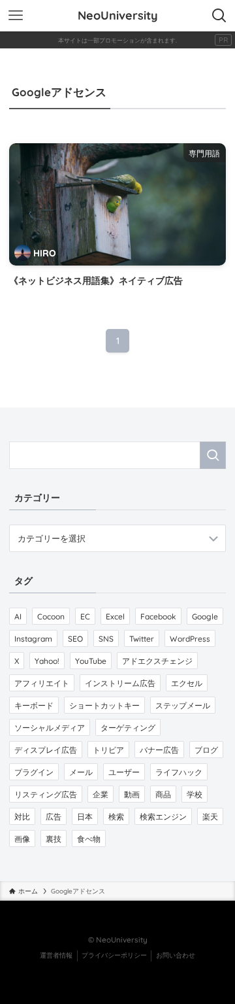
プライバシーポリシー (114, 955)
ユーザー (124, 772)
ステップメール (182, 705)
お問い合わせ (175, 955)
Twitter (141, 639)
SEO (75, 639)
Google (205, 616)
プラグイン (34, 772)
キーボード (34, 705)
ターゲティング (128, 728)
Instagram (33, 639)
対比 (22, 817)
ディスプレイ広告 (45, 750)
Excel (115, 616)
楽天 (210, 817)
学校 (194, 794)
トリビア (108, 750)
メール (81, 772)
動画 (132, 794)
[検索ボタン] (219, 15)
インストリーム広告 (120, 683)
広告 (53, 817)
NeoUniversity (118, 16)
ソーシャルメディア (49, 728)
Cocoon (51, 616)
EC (85, 616)
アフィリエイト (41, 683)
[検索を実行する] (213, 455)
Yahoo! (47, 661)
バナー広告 (159, 750)
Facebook (158, 616)
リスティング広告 (45, 794)
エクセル (186, 683)
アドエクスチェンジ (157, 661)
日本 (85, 817)
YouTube (90, 661)
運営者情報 (56, 955)
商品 (163, 794)
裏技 (53, 839)
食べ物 (89, 839)
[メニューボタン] (15, 15)
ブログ (206, 750)
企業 (100, 794)
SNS (106, 639)
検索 (116, 817)
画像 (22, 839)
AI (18, 616)
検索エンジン (163, 817)
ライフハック (178, 772)
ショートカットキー (104, 705)
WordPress (190, 639)
